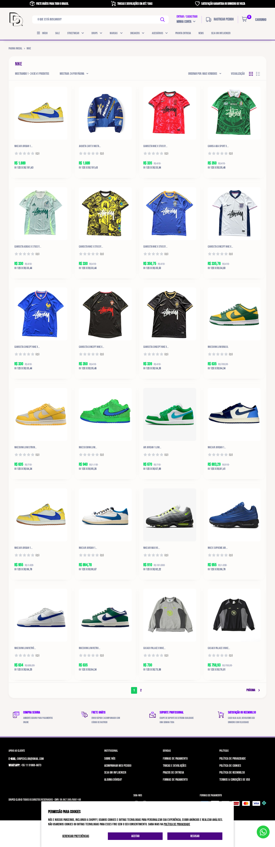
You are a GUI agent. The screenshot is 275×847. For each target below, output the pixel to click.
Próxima (250, 690)
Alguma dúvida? (113, 780)
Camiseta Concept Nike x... (91, 347)
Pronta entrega (183, 33)
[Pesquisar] (163, 19)
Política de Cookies (230, 766)
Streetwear (73, 33)
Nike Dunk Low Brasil (218, 347)
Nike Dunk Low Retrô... (25, 648)
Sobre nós (109, 759)
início (45, 33)
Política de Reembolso (232, 773)
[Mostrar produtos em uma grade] (251, 74)
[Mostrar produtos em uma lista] (258, 74)
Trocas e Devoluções (174, 766)
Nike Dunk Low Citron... (25, 447)
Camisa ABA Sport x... (218, 146)
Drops (95, 33)
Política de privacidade (177, 824)
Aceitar (135, 836)
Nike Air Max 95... (151, 548)
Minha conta (184, 22)
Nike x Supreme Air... (218, 548)
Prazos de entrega (173, 773)
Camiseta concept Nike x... (220, 246)
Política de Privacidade (232, 759)
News (201, 33)
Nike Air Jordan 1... (23, 146)
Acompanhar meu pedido (117, 766)
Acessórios (157, 33)
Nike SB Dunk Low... (88, 447)
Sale (57, 33)
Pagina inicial (15, 48)
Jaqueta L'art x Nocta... (90, 146)
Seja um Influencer (221, 33)
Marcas (114, 33)
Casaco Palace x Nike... (154, 648)
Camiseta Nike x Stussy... (155, 146)
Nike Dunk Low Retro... (90, 648)
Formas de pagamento (175, 759)
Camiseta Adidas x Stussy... (27, 246)
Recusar (194, 836)
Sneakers (135, 33)
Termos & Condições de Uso (234, 780)
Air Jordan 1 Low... (152, 447)
